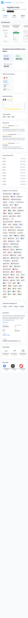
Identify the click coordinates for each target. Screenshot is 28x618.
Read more (5, 322)
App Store (11, 11)
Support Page (6, 335)
